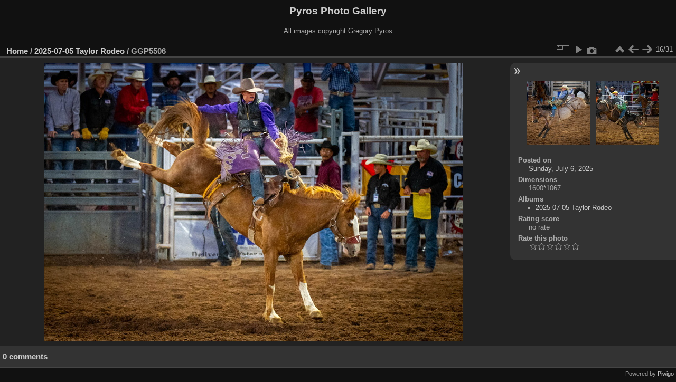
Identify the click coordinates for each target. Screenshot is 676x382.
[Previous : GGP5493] (633, 49)
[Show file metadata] (592, 49)
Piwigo (666, 373)
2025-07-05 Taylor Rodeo (79, 50)
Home (17, 50)
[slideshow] (578, 49)
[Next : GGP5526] (647, 49)
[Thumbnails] (619, 49)
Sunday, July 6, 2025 (561, 169)
